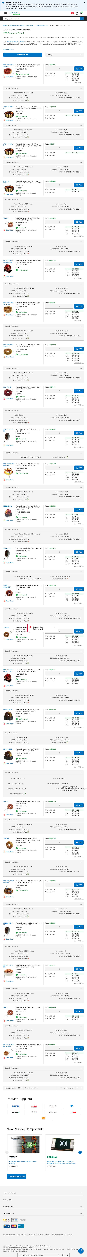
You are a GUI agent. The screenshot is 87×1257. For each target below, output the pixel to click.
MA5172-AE (7, 387)
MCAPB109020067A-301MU (8, 261)
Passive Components (17, 25)
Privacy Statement (9, 1234)
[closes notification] (84, 2)
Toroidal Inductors (41, 25)
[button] (5, 13)
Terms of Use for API (59, 1234)
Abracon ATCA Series (15, 42)
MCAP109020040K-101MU (8, 464)
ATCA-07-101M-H (8, 145)
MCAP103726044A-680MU (8, 1045)
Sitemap (70, 1234)
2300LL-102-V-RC (8, 924)
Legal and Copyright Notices (26, 1234)
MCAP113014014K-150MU (8, 881)
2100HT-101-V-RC (8, 430)
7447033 (6, 627)
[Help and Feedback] (81, 1251)
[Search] (82, 18)
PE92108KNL (7, 506)
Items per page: (10, 1088)
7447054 (6, 838)
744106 (5, 218)
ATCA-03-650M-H (6, 182)
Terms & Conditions (43, 1234)
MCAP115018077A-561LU (8, 65)
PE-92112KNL (7, 749)
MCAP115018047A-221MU (8, 345)
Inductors (29, 25)
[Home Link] (18, 13)
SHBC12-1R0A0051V (7, 586)
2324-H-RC (7, 548)
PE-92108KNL (7, 709)
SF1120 (5, 1007)
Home (5, 25)
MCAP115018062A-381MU (8, 303)
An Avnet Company (9, 1246)
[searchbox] (41, 18)
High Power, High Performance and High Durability (22, 1162)
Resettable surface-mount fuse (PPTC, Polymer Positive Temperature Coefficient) (61, 1162)
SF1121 (5, 801)
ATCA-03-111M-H (8, 107)
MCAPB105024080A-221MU (8, 670)
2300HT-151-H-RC (8, 966)
